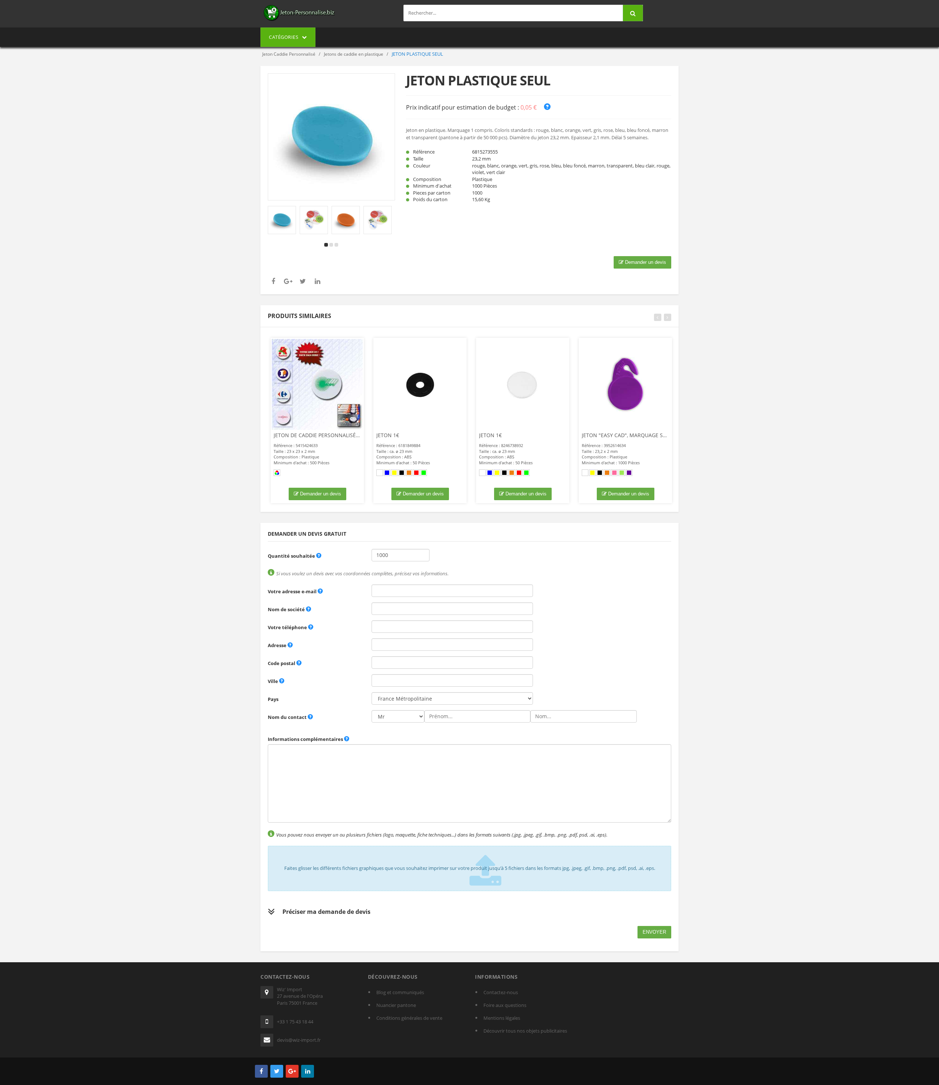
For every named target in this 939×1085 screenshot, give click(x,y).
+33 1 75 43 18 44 (295, 1021)
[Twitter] (276, 1071)
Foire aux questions (504, 1005)
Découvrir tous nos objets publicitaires (525, 1030)
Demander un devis (645, 262)
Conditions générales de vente (409, 1018)
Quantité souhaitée (291, 556)
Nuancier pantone (396, 1005)
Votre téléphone (287, 627)
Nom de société (286, 609)
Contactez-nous (500, 992)
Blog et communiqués (400, 992)
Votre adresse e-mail (292, 591)
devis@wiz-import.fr (299, 1040)
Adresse (277, 645)
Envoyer (654, 932)
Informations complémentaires (305, 739)
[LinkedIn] (307, 1071)
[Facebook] (261, 1071)
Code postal (281, 663)
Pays (273, 699)
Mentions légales (501, 1018)
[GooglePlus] (292, 1071)
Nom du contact (287, 717)
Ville (273, 681)
